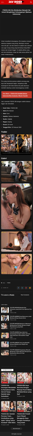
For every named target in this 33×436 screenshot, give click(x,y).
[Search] (31, 2)
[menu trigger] (3, 2)
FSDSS (10, 119)
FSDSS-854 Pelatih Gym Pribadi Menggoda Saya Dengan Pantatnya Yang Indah (23, 418)
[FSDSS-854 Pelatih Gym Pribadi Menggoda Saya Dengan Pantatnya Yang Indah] (24, 406)
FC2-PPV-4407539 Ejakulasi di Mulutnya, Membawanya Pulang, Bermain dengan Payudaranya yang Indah (20, 325)
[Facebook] (18, 287)
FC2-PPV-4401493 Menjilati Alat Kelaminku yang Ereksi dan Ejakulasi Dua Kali (21, 309)
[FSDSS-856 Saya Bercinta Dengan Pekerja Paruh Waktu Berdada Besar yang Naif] (24, 378)
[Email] (29, 287)
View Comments (25, 294)
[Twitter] (22, 287)
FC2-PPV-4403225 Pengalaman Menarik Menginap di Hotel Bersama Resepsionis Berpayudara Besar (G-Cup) (20, 351)
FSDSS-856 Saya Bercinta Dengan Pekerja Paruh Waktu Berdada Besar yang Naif (24, 390)
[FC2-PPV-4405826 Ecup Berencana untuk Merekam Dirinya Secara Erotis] (5, 318)
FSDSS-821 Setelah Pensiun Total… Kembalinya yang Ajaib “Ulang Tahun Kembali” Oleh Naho (8, 418)
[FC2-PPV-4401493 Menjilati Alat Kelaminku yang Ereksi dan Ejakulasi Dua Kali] (5, 310)
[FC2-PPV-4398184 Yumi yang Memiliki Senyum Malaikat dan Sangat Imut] (5, 344)
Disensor (5, 382)
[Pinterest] (26, 287)
